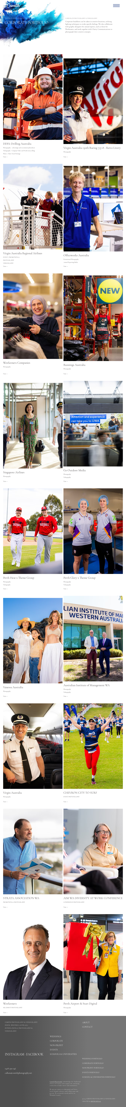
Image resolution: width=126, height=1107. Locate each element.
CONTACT (87, 1027)
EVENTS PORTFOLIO (90, 1072)
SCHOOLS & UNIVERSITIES (63, 1054)
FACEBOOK (34, 1054)
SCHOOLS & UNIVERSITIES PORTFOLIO (98, 1077)
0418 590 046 (10, 1068)
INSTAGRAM (14, 1054)
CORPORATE (56, 1041)
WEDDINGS (55, 1036)
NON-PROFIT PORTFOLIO (93, 1068)
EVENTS (54, 1049)
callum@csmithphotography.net (18, 1073)
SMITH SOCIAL (96, 1101)
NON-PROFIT (56, 1045)
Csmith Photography (56, 1081)
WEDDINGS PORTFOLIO (92, 1059)
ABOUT (86, 1022)
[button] (116, 5)
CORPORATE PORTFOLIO (92, 1063)
